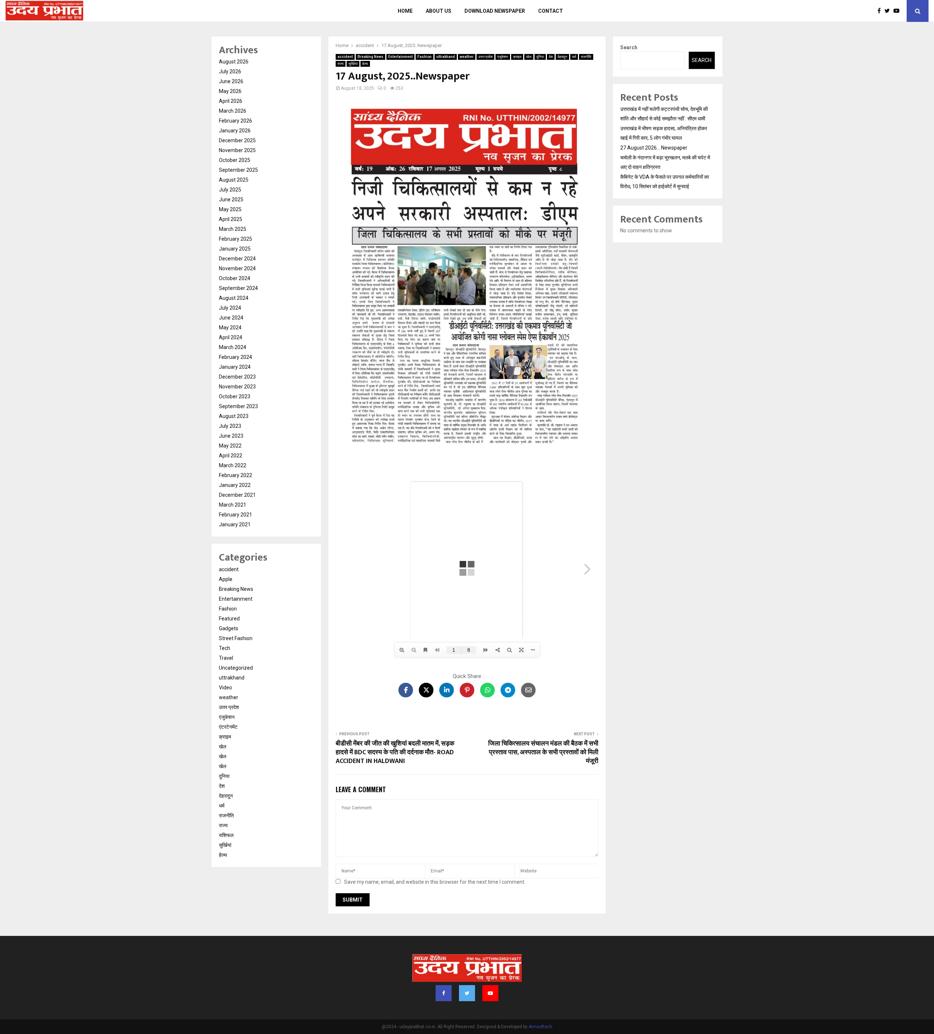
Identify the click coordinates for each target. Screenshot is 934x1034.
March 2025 (232, 229)
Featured (229, 618)
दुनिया (540, 57)
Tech (224, 648)
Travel (226, 658)
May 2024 (230, 327)
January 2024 (235, 367)
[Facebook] (880, 11)
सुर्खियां (353, 64)
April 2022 (230, 455)
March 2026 (232, 111)
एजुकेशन (502, 57)
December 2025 (237, 140)
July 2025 (230, 190)
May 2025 (230, 209)
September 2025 (238, 170)
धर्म (574, 57)
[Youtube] (898, 11)
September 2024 (238, 288)
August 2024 (233, 298)
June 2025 (231, 199)
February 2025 (235, 239)
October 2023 (234, 396)
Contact (550, 11)
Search (628, 47)
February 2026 (235, 121)
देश (551, 57)
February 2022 (235, 475)
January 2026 (235, 130)
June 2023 (231, 436)
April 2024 (230, 337)
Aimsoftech (540, 1026)
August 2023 (233, 416)
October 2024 (234, 278)
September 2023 (238, 406)
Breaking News (370, 57)
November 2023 (237, 387)
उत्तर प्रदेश (485, 57)
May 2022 (230, 446)
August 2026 (233, 62)
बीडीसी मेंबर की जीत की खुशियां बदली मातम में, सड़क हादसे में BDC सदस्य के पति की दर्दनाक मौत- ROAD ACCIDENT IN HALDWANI (395, 752)
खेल (529, 57)
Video (225, 687)
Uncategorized (236, 668)
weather (467, 57)
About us (438, 11)
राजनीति (586, 57)
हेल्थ (365, 64)
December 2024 (237, 259)
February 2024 (235, 357)
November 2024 (237, 268)
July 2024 (230, 308)
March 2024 (232, 347)
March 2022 (232, 465)
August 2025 (233, 180)
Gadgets (228, 628)
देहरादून (562, 57)
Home (405, 11)
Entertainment (400, 57)
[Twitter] (889, 11)
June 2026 (231, 81)
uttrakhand (445, 57)
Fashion (424, 57)
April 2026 (230, 101)
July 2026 (230, 71)
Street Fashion (235, 638)
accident (345, 57)
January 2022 (235, 485)
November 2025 (237, 150)
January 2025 (235, 249)
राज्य (340, 64)
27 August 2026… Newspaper (653, 148)
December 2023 (237, 377)
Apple (225, 579)
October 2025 (234, 160)
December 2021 (237, 495)
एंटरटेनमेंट (228, 727)
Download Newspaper (494, 11)
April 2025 (230, 219)
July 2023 (230, 426)
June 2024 (231, 318)
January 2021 (235, 524)
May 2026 (230, 91)
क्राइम (517, 57)
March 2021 (232, 505)
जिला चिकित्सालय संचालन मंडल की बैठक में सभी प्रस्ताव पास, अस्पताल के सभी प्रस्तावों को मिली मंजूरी (543, 752)
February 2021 (235, 515)
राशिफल (226, 835)
